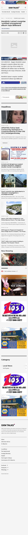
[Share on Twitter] (23, 33)
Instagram (4, 467)
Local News (4, 449)
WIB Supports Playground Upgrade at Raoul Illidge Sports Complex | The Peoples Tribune (14, 230)
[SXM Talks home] (14, 8)
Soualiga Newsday (15, 11)
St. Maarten (4, 444)
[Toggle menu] (1, 7)
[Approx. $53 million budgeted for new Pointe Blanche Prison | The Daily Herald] (14, 208)
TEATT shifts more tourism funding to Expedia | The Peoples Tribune (12, 242)
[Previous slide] (24, 251)
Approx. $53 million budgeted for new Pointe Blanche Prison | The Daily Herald (13, 219)
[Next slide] (26, 251)
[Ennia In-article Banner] (14, 97)
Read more (6, 142)
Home (2, 18)
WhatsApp (4, 469)
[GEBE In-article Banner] (14, 82)
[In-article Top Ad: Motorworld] (14, 58)
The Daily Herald (6, 11)
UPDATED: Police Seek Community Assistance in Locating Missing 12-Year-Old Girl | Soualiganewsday (13, 130)
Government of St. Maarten (8, 460)
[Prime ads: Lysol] (14, 285)
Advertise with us (5, 441)
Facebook (3, 465)
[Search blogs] (25, 7)
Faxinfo (23, 11)
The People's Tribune (6, 458)
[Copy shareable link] (19, 33)
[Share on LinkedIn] (26, 33)
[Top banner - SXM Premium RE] (14, 2)
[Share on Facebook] (21, 33)
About (2, 439)
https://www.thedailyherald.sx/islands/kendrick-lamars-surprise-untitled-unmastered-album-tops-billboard (13, 89)
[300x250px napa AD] (14, 338)
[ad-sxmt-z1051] (14, 311)
